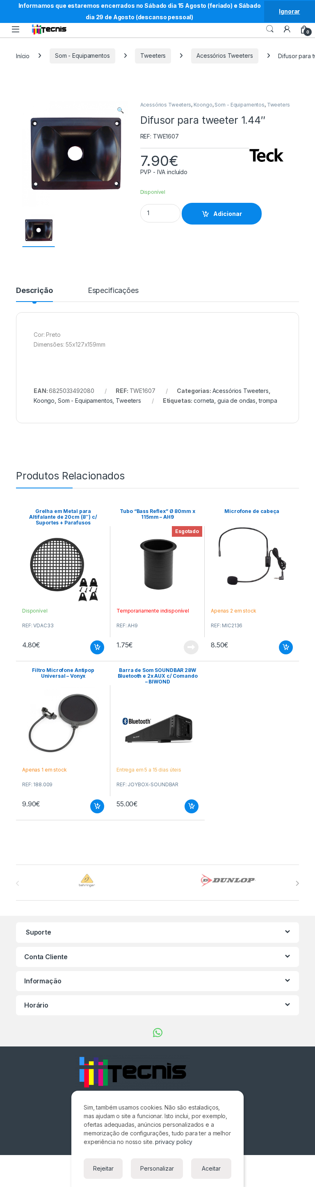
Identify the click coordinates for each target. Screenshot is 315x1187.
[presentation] (297, 883)
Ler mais (191, 647)
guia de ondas (236, 400)
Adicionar (227, 213)
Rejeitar (103, 1168)
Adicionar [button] (91, 647)
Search (269, 29)
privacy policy (173, 1141)
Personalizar (157, 1168)
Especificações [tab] (113, 291)
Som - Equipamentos (82, 55)
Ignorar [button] (289, 11)
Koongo (203, 105)
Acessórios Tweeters (224, 55)
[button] (120, 110)
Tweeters (153, 55)
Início (23, 55)
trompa (268, 400)
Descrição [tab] (34, 291)
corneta (204, 400)
